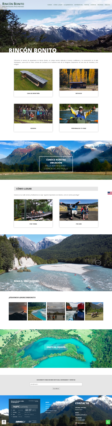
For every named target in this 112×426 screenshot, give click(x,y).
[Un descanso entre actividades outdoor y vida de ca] (75, 311)
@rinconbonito (82, 423)
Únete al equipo (56, 347)
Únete (47, 408)
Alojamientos (68, 5)
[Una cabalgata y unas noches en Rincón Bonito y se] (94, 311)
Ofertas (93, 5)
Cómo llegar (57, 5)
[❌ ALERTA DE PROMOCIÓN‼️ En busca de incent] (37, 311)
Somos (50, 5)
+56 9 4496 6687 (80, 420)
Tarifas (86, 5)
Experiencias (78, 5)
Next (98, 263)
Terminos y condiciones (52, 404)
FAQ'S (47, 406)
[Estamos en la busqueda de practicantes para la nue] (56, 311)
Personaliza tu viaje (51, 410)
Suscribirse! (56, 388)
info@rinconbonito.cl (81, 415)
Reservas (100, 5)
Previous (14, 263)
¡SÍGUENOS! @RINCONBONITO (22, 297)
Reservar (48, 412)
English (107, 5)
